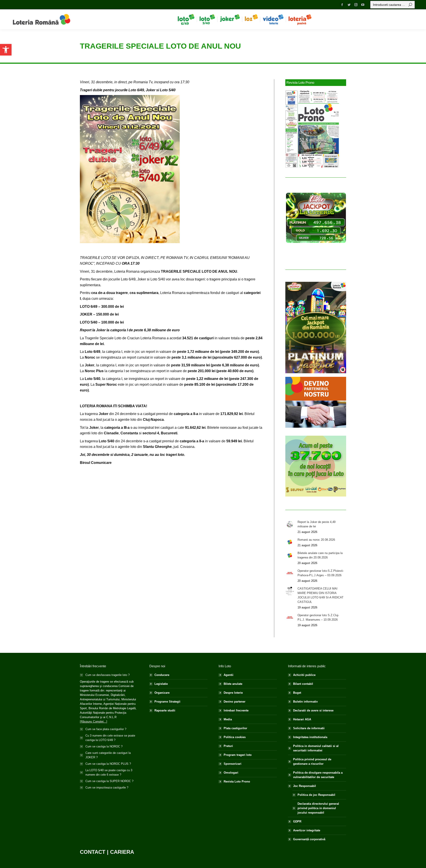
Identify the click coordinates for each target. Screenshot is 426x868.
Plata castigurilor (235, 728)
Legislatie (161, 683)
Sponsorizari (232, 763)
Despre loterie (233, 692)
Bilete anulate (233, 683)
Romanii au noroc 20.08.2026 (316, 539)
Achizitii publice (304, 675)
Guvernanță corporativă (309, 839)
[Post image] (289, 524)
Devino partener (234, 701)
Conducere (161, 675)
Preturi (228, 746)
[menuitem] (186, 19)
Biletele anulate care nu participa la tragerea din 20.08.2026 (320, 555)
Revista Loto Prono (237, 781)
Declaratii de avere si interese (313, 710)
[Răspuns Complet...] (93, 721)
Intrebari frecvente (236, 710)
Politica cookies (235, 737)
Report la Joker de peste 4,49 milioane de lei (316, 524)
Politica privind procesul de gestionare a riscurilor (312, 761)
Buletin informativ (305, 701)
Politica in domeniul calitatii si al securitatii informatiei (316, 748)
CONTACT (92, 852)
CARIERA (122, 852)
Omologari (231, 772)
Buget (297, 692)
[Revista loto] (312, 129)
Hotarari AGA (302, 719)
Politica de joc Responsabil (316, 794)
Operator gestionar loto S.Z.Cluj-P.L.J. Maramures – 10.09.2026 (318, 617)
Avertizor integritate (306, 830)
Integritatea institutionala (310, 737)
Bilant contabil (303, 683)
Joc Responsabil (304, 786)
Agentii (228, 675)
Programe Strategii (167, 701)
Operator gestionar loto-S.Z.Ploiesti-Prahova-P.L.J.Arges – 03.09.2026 (321, 573)
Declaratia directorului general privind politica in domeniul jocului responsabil (318, 808)
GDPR (297, 821)
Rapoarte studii (164, 710)
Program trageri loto (238, 755)
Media (228, 719)
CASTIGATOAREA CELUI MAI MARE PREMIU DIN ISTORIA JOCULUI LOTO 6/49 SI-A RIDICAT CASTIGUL (320, 595)
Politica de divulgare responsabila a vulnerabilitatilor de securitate (318, 775)
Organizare (162, 692)
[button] (6, 50)
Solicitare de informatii (309, 728)
